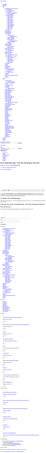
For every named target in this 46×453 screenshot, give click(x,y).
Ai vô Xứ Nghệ (6, 353)
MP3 (4, 7)
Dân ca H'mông (11, 22)
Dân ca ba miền (8, 32)
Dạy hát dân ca (8, 105)
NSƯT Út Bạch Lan (35, 434)
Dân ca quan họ (8, 49)
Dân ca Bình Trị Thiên (9, 90)
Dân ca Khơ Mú (11, 24)
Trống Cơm (11, 442)
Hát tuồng (7, 67)
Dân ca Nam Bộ (8, 45)
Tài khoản (8, 141)
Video (6, 76)
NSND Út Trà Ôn (19, 434)
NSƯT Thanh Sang (27, 434)
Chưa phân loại (8, 31)
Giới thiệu (5, 5)
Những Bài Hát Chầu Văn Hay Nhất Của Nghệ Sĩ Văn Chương (15, 408)
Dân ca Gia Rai (11, 20)
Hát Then (7, 114)
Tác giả (4, 159)
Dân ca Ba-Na (10, 15)
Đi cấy (4, 346)
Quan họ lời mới (11, 50)
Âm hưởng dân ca (8, 9)
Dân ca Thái (10, 28)
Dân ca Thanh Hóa (11, 41)
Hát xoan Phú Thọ (13, 40)
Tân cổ (6, 74)
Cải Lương (7, 29)
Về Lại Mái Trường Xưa (17, 444)
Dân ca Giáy (10, 21)
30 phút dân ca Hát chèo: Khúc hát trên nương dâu (12, 317)
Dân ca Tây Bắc (8, 51)
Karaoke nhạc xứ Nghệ (9, 126)
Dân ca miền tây (8, 43)
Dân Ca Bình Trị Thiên (12, 56)
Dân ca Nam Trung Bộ (9, 48)
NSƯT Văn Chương (7, 410)
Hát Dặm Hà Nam (8, 109)
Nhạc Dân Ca (3, 141)
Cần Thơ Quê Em (12, 445)
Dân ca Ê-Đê (10, 19)
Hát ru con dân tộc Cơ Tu (8, 382)
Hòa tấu (6, 124)
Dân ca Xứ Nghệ (11, 60)
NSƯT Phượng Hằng (12, 394)
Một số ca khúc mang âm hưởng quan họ (10, 360)
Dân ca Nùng (10, 26)
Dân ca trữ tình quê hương (13, 54)
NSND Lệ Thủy (6, 418)
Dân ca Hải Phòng (11, 38)
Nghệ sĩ (4, 137)
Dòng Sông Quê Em (7, 416)
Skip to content (3, 0)
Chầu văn (7, 87)
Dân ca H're (10, 23)
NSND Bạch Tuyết (12, 434)
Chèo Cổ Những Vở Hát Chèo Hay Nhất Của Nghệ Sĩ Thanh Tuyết (16, 400)
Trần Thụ (8, 165)
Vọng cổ (7, 77)
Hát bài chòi (10, 61)
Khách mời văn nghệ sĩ (9, 128)
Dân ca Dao (10, 18)
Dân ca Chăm (10, 17)
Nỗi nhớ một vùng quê (15, 443)
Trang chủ (5, 4)
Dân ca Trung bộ (8, 55)
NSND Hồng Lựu (6, 426)
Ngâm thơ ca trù (8, 130)
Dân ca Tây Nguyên (9, 52)
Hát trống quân (8, 66)
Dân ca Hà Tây (8, 92)
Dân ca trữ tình (8, 53)
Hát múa (7, 110)
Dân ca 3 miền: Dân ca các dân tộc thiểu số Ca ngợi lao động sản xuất (16, 324)
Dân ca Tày (10, 27)
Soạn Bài (13, 451)
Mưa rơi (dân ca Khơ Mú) (8, 338)
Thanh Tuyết (5, 402)
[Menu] (0, 2)
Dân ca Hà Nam (11, 35)
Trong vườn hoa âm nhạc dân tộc (11, 75)
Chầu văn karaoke (11, 88)
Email (1, 222)
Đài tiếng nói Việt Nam (11, 167)
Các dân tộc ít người (9, 14)
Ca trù (9, 34)
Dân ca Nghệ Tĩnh (8, 97)
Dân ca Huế (10, 57)
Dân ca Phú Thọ (11, 39)
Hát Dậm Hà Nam (13, 36)
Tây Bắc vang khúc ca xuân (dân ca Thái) (11, 374)
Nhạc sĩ (4, 138)
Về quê (4, 331)
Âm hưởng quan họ (11, 10)
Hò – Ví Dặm (10, 62)
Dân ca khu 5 (10, 59)
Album (4, 139)
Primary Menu (3, 150)
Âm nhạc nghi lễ (8, 11)
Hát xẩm (9, 42)
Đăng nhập (2, 149)
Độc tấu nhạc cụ (11, 71)
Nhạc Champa (8, 131)
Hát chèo (7, 107)
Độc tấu (6, 135)
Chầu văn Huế (10, 69)
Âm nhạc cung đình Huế (12, 12)
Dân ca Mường (10, 25)
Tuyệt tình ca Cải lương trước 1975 (9, 432)
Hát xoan (7, 119)
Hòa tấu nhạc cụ (8, 70)
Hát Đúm (7, 121)
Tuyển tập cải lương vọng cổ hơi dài (10, 392)
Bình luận (2, 217)
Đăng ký (7, 149)
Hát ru (6, 64)
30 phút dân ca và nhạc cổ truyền (11, 8)
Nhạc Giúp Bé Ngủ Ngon (18, 441)
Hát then (7, 65)
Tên (1, 219)
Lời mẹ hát (5, 424)
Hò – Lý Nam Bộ (11, 46)
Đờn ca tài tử (10, 47)
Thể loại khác (7, 134)
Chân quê (5, 367)
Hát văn (6, 117)
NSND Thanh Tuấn (13, 418)
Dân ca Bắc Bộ (8, 33)
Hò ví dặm (7, 123)
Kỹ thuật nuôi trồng (20, 451)
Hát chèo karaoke (8, 108)
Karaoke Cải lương (9, 125)
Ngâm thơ (7, 73)
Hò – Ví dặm (7, 122)
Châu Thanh (5, 394)
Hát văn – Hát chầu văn (9, 68)
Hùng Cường (5, 434)
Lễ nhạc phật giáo (11, 13)
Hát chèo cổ (7, 63)
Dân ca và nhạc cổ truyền (10, 104)
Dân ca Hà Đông (11, 37)
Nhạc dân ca (2, 165)
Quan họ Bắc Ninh (8, 132)
